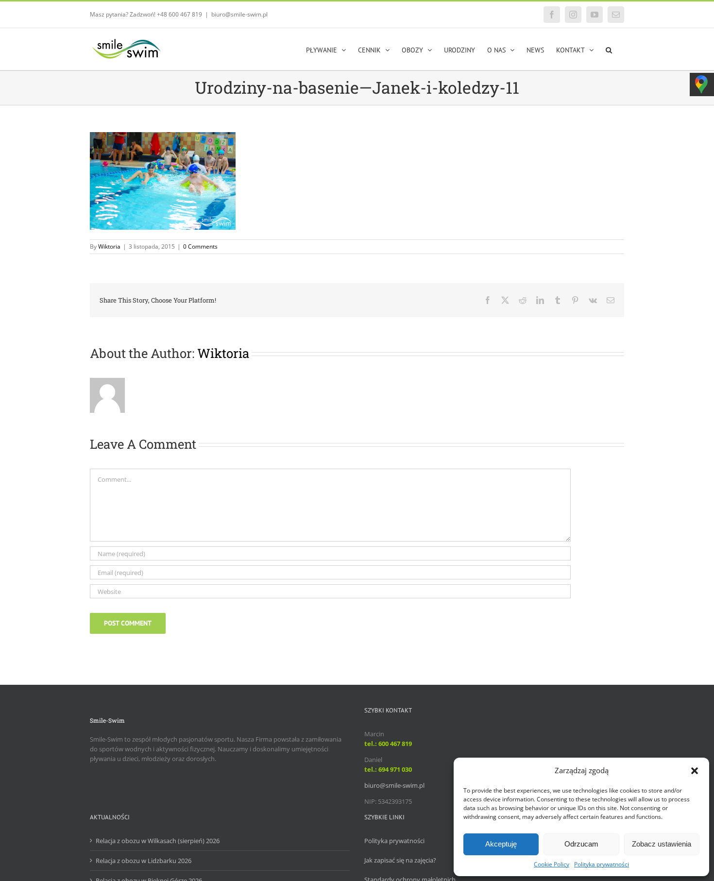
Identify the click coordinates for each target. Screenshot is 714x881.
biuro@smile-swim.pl (239, 14)
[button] (694, 771)
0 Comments (200, 246)
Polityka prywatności (601, 864)
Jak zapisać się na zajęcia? (400, 860)
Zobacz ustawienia (661, 844)
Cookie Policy (551, 864)
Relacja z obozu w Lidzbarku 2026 (143, 860)
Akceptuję (501, 844)
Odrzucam (581, 844)
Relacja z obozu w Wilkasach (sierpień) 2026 (158, 840)
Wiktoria (109, 246)
